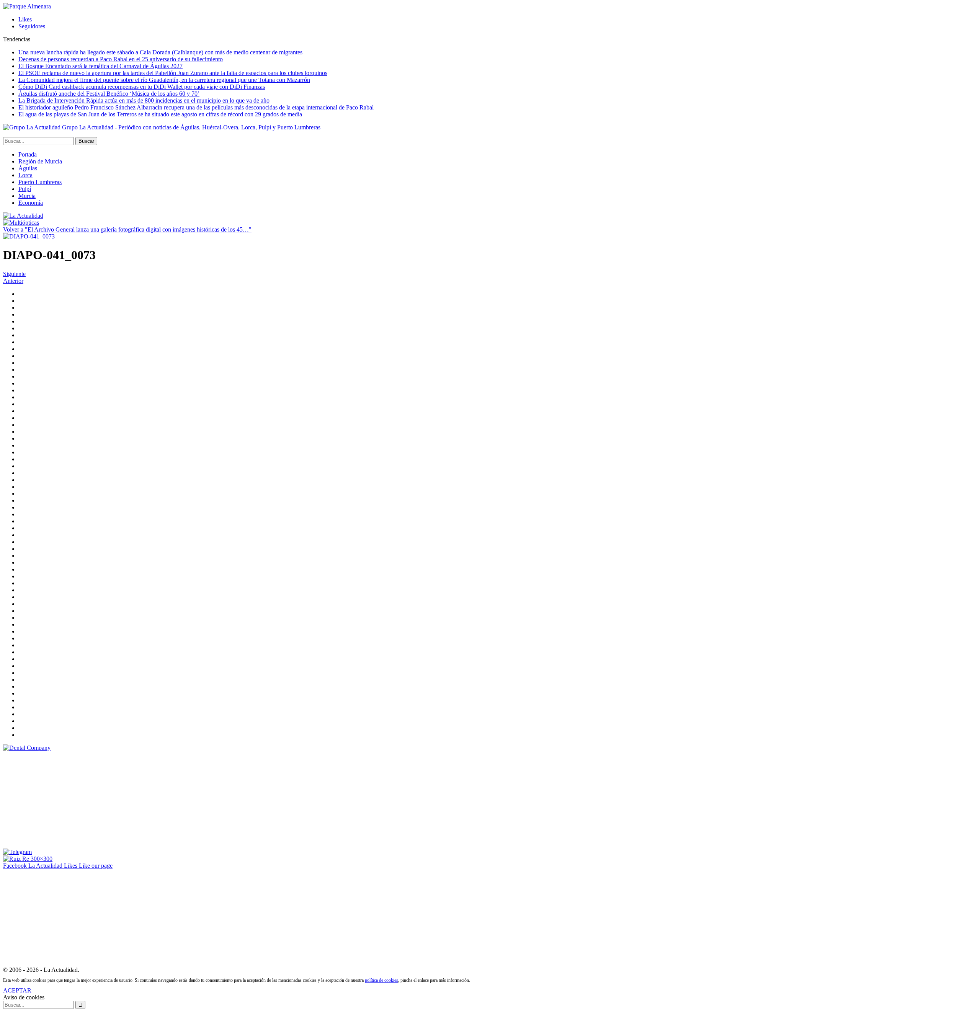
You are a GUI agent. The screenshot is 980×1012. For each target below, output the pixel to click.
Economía (30, 202)
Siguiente (14, 274)
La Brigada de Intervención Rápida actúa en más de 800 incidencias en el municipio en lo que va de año (144, 100)
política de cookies (381, 980)
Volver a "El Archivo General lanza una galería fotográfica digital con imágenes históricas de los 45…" (127, 229)
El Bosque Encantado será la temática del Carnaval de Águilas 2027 (100, 66)
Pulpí (24, 189)
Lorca (25, 175)
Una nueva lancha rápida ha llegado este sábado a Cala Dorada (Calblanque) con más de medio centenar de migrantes (160, 52)
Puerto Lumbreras (40, 182)
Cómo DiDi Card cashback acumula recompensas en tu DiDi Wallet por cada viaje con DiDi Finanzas (141, 86)
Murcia (27, 196)
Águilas (27, 168)
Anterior (13, 280)
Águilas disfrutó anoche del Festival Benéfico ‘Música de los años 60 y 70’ (108, 93)
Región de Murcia (40, 161)
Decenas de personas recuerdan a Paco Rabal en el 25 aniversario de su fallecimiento (120, 59)
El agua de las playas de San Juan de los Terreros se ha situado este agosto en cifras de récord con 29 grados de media (160, 114)
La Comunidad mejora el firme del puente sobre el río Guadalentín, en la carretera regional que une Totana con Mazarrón (164, 80)
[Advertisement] (60, 799)
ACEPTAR (17, 990)
